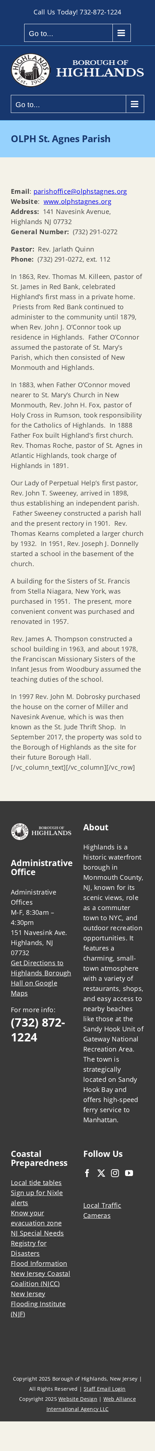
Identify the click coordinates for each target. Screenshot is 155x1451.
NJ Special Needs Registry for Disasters (37, 1243)
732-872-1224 (100, 12)
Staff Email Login (105, 1388)
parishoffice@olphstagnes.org (80, 191)
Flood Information (39, 1263)
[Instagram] (115, 1173)
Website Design (77, 1398)
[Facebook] (87, 1173)
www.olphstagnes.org (77, 201)
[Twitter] (101, 1173)
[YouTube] (129, 1173)
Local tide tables (36, 1182)
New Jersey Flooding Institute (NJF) (38, 1303)
